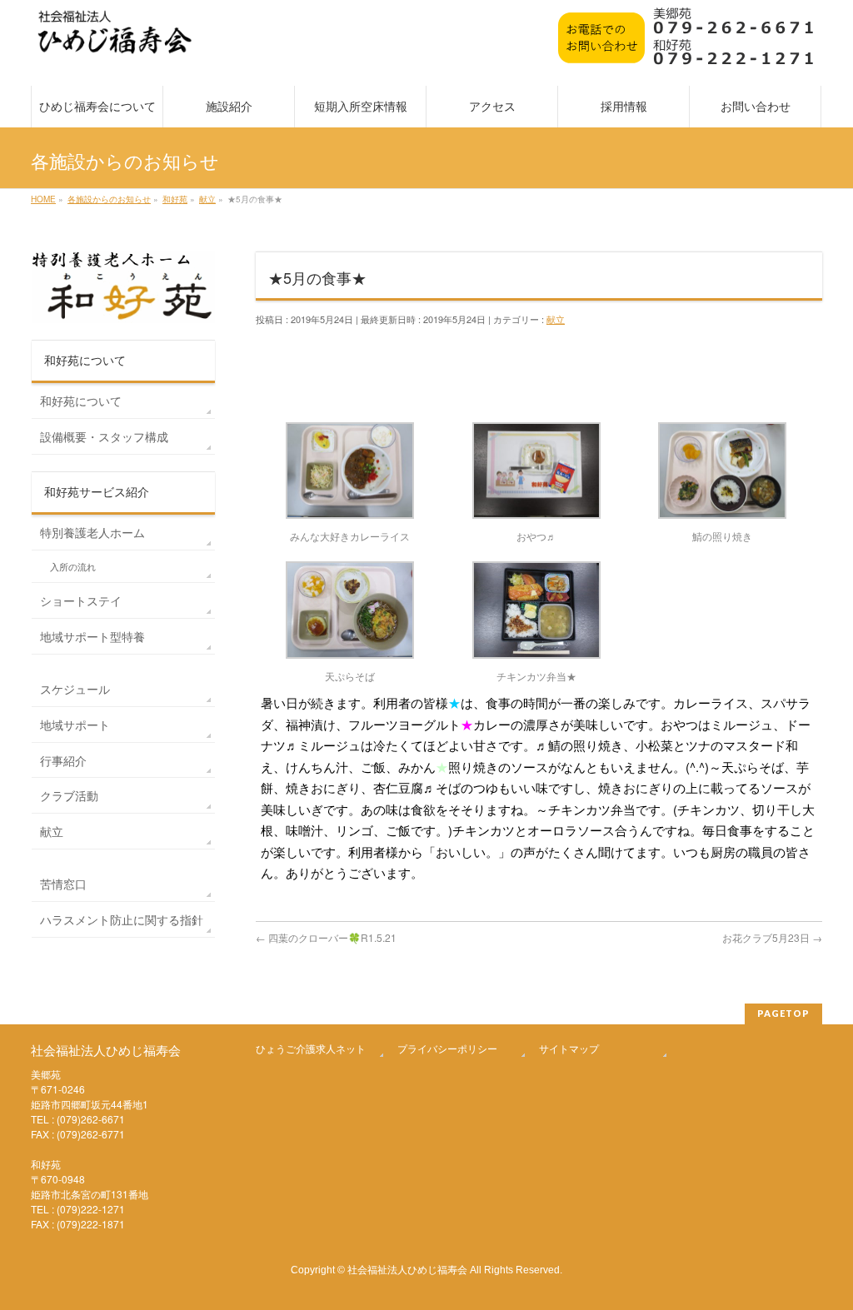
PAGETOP (783, 1013)
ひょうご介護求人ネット (311, 1048)
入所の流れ (73, 566)
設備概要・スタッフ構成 (104, 436)
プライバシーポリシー (447, 1048)
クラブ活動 (69, 795)
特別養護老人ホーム (92, 532)
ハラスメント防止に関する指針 (121, 919)
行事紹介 (63, 760)
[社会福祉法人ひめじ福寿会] (115, 40)
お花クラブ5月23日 (772, 937)
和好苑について (81, 400)
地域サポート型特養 (92, 636)
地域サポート (75, 724)
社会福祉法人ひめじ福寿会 (407, 1269)
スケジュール (75, 688)
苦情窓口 (63, 883)
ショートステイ (81, 600)
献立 (555, 319)
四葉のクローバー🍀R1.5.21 (326, 937)
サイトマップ (569, 1048)
